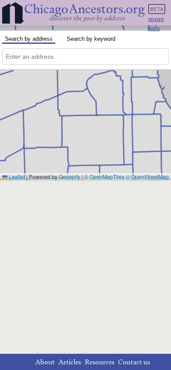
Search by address (29, 39)
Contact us (134, 361)
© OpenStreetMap (147, 176)
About (45, 361)
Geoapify (69, 176)
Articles (69, 361)
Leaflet (16, 176)
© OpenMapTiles (104, 176)
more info (156, 23)
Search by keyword (91, 39)
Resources (99, 361)
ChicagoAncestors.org (84, 9)
